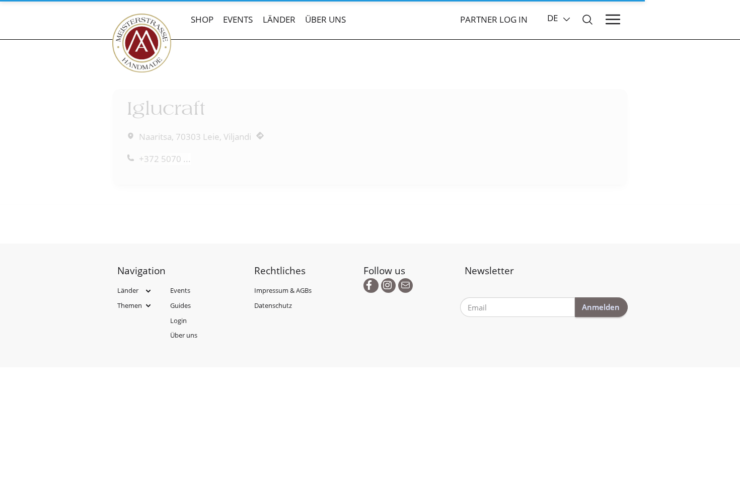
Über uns (325, 19)
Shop (202, 19)
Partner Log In (494, 19)
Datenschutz (273, 305)
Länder (279, 19)
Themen (129, 305)
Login (178, 320)
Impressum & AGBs (283, 290)
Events (238, 19)
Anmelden (601, 307)
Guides (180, 305)
